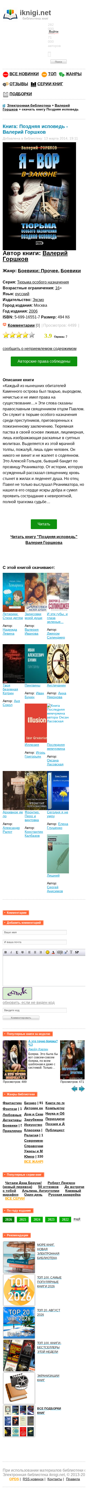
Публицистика (57, 1130)
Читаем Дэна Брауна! (23, 1183)
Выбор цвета (53, 952)
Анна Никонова (56, 695)
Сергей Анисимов (55, 889)
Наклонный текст (11, 952)
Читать (44, 524)
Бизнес (30, 1103)
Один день (33, 1194)
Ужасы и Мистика (39, 1151)
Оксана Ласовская (55, 762)
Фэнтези (10, 1109)
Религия (31, 1135)
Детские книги (36, 1108)
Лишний (53, 875)
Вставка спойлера (77, 952)
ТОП (52, 74)
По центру (35, 952)
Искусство (33, 1125)
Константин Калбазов (34, 833)
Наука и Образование (64, 1113)
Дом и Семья (35, 1114)
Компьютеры (56, 1108)
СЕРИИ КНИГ (50, 84)
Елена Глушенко (57, 826)
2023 (51, 1219)
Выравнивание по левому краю (29, 952)
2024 (36, 1219)
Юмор (29, 1156)
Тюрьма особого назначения (43, 282)
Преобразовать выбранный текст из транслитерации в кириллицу (71, 952)
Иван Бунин (34, 695)
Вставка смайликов (47, 952)
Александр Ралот (11, 830)
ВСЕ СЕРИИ (15, 1198)
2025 (22, 1219)
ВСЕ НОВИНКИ (24, 74)
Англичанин (56, 685)
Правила (73, 1479)
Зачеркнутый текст (22, 952)
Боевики (71, 270)
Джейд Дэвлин (38, 1049)
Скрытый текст (60, 952)
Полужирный (6, 952)
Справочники (35, 1146)
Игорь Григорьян (35, 754)
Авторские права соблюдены (44, 361)
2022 (65, 1219)
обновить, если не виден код (29, 1002)
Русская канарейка (64, 1194)
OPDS (14, 1479)
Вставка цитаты (65, 952)
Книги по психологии (63, 1103)
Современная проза (41, 1140)
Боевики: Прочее (38, 270)
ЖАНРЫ (74, 74)
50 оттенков (48, 1187)
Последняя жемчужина (56, 746)
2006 (33, 311)
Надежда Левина (10, 631)
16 (57, 288)
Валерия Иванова (32, 631)
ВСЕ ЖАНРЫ (35, 1161)
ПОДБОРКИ (21, 94)
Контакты (54, 1479)
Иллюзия (32, 745)
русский (22, 294)
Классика (32, 1130)
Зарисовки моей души (33, 616)
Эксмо (38, 300)
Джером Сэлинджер (56, 635)
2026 (8, 1219)
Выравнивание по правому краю (41, 952)
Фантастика (13, 1103)
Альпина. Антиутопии (40, 1191)
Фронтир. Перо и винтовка (32, 816)
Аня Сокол (11, 703)
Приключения (14, 1131)
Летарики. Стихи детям (13, 616)
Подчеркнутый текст (17, 952)
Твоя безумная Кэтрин (10, 689)
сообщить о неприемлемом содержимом (40, 349)
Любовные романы (19, 1115)
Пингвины (32, 685)
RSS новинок (33, 1479)
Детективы (12, 1120)
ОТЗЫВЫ (19, 84)
